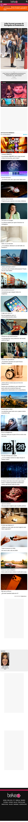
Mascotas (5, 804)
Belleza (10, 800)
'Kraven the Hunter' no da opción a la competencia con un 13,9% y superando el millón (15, 8)
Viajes (11, 804)
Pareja (18, 800)
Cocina (5, 802)
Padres (23, 800)
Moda (5, 800)
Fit (14, 800)
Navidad (16, 804)
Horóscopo (23, 804)
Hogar (11, 802)
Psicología (21, 802)
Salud (15, 802)
